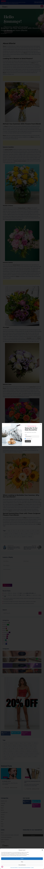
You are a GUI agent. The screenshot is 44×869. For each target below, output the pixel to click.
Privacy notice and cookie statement (24, 867)
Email (26, 434)
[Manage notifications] (2, 867)
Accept (22, 858)
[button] (42, 850)
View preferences (22, 864)
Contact (32, 867)
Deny (22, 861)
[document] (22, 434)
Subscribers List (29, 438)
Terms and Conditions (14, 867)
